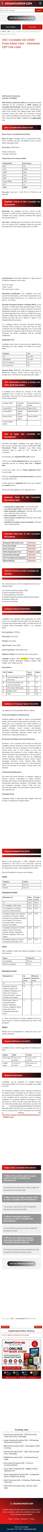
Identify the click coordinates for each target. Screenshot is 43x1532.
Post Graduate (24, 1335)
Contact (16, 1519)
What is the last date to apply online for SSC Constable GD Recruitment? (21, 1198)
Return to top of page (21, 1527)
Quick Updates (11, 27)
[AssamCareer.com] (21, 1503)
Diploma (10, 1335)
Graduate (16, 1335)
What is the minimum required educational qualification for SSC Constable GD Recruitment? (19, 1240)
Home (4, 31)
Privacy (32, 1519)
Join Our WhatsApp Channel (21, 18)
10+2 (5, 1335)
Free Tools (32, 27)
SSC (8, 31)
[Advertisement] (21, 72)
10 (2, 1335)
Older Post (38, 1327)
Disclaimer (24, 1519)
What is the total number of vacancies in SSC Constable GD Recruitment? (18, 1218)
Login (38, 552)
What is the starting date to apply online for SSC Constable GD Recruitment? (20, 1178)
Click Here (32, 543)
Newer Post (5, 1327)
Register (31, 552)
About (10, 1519)
